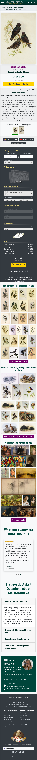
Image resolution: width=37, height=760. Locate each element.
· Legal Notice (6, 715)
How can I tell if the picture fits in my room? (18, 631)
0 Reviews (22, 143)
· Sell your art (23, 715)
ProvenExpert (11, 566)
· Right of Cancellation (8, 722)
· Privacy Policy (7, 720)
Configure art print (19, 84)
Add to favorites (27, 139)
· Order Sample (24, 724)
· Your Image (23, 713)
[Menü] (2, 2)
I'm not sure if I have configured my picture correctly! (17, 647)
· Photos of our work (25, 720)
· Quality (22, 717)
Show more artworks (18, 520)
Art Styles (9, 7)
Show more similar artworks (18, 361)
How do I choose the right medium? (17, 639)
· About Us (5, 726)
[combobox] (18, 162)
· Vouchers (22, 722)
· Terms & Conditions (8, 717)
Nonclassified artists (19, 7)
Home (3, 7)
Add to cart (20, 265)
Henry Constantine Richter (10, 9)
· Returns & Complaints (9, 724)
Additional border (8, 160)
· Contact (5, 713)
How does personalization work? (16, 601)
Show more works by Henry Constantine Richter (18, 436)
